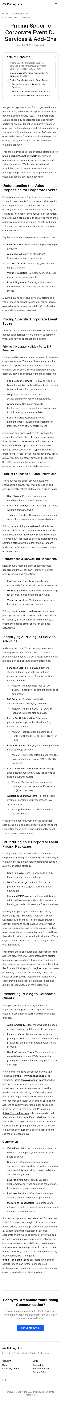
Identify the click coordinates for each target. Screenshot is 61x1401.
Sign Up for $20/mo (30, 1328)
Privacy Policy (40, 1372)
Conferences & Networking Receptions (31, 95)
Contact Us (38, 1365)
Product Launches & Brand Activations (31, 91)
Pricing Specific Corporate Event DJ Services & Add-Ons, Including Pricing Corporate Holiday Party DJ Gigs (28, 66)
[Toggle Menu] (56, 4)
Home (5, 13)
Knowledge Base (10, 1368)
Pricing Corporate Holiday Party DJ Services (29, 85)
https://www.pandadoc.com (30, 1075)
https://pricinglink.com (34, 968)
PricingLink (14, 1348)
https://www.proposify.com (30, 1080)
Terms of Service (41, 1368)
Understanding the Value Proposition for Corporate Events (29, 74)
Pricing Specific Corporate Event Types (29, 80)
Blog (4, 1365)
